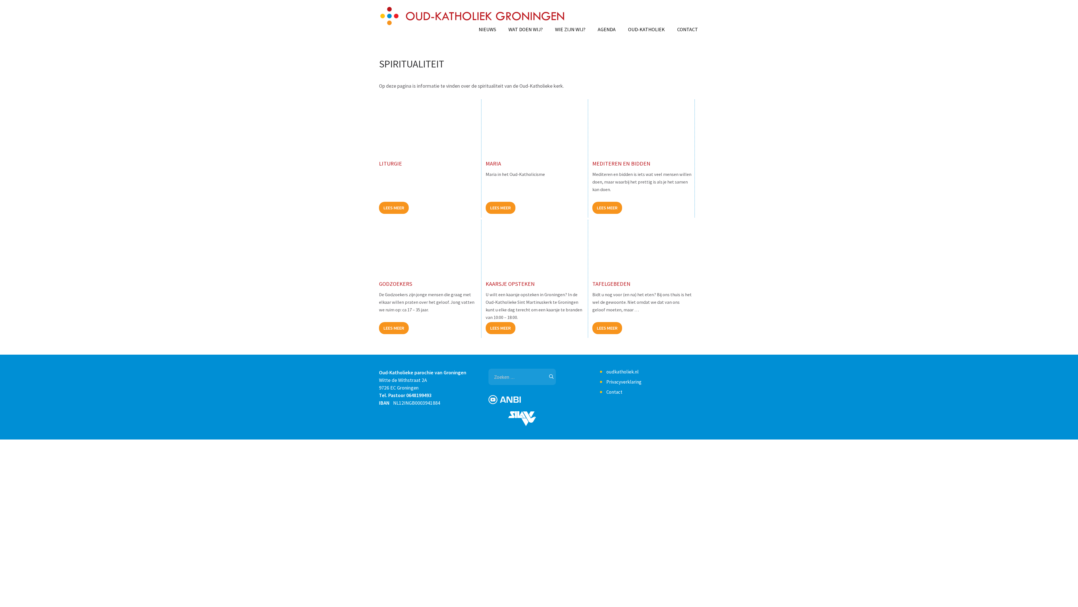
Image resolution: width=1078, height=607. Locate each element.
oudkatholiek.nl (622, 372)
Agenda (607, 29)
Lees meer (393, 207)
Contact (687, 29)
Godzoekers (395, 283)
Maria (493, 163)
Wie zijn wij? (570, 29)
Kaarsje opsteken (510, 283)
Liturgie (390, 163)
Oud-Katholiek (646, 29)
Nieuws (487, 29)
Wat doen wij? (525, 29)
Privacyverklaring (623, 382)
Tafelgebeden (611, 283)
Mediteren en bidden (621, 163)
